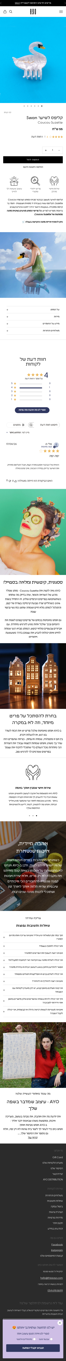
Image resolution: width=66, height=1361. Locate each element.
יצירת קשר (57, 1174)
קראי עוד (32, 1137)
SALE (17, 3)
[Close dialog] (60, 1323)
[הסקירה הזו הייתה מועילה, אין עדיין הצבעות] (16, 481)
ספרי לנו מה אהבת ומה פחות (32, 410)
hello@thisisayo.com (51, 1278)
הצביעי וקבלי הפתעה (33, 1348)
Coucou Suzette (50, 122)
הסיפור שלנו (57, 1168)
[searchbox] (47, 425)
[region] (33, 786)
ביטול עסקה (57, 1206)
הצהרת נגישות (56, 1212)
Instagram (57, 1250)
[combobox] (17, 432)
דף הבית (7, 113)
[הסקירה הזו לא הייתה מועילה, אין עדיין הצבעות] (10, 480)
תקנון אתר (58, 1223)
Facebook (57, 1244)
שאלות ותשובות (55, 1201)
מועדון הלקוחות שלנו (52, 1163)
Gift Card (58, 1157)
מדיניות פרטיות (55, 1218)
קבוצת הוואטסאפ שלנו (51, 1256)
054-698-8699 (55, 1290)
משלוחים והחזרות (54, 1195)
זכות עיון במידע (55, 1229)
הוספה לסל (33, 160)
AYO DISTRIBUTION (53, 1179)
